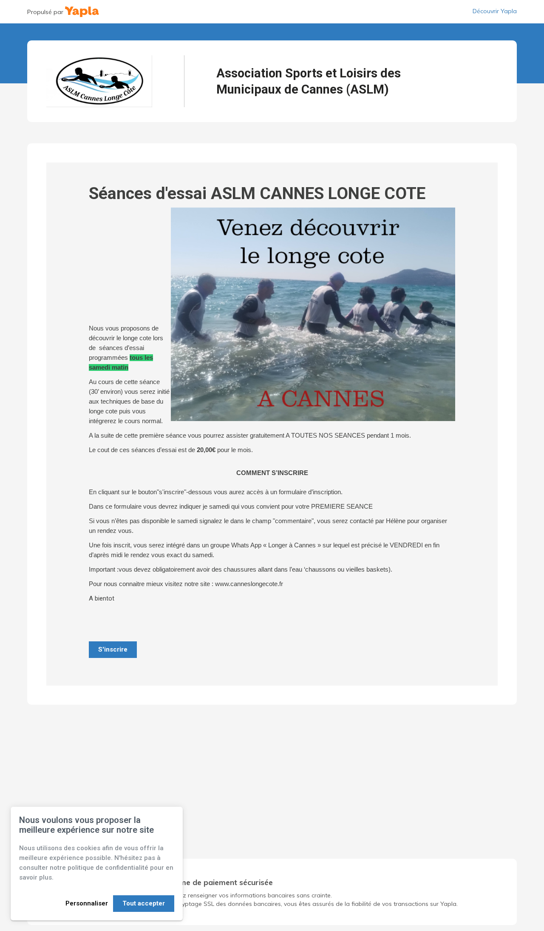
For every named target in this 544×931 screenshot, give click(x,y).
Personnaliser (86, 903)
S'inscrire (113, 649)
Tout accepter (143, 903)
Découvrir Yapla (495, 11)
